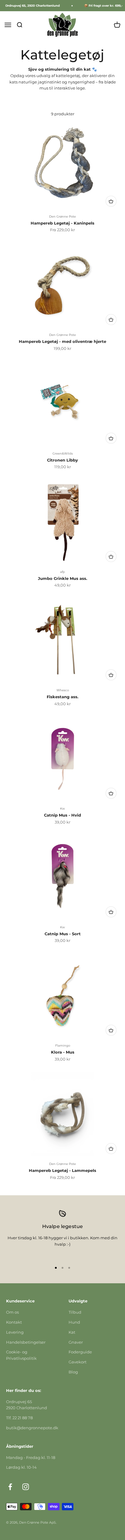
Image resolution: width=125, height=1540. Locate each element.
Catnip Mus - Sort (63, 933)
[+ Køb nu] (111, 201)
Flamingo (62, 1046)
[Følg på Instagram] (26, 1487)
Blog (73, 1371)
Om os (12, 1312)
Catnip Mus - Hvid (62, 815)
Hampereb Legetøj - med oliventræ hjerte (62, 341)
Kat (72, 1332)
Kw (62, 809)
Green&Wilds (62, 453)
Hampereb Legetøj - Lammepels (62, 1170)
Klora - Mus (62, 1052)
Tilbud (75, 1312)
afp (62, 572)
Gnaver (76, 1342)
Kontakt (14, 1322)
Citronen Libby (62, 460)
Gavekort (77, 1361)
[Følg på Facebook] (10, 1487)
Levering (15, 1332)
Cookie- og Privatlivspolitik (21, 1355)
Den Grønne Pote (62, 216)
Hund (74, 1322)
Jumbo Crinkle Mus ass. (62, 578)
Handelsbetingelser (26, 1342)
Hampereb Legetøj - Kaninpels (62, 223)
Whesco (62, 690)
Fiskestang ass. (62, 696)
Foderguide (80, 1351)
